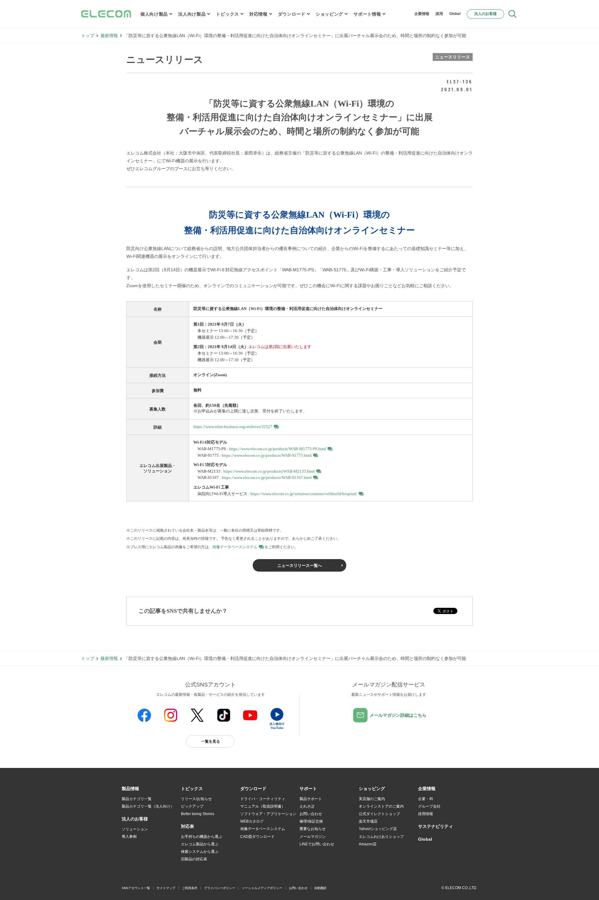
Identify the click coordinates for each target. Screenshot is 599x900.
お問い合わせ (311, 814)
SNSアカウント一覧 (136, 888)
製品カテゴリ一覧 (137, 799)
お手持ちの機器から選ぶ (201, 836)
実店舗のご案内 (372, 799)
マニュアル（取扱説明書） (262, 806)
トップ (87, 35)
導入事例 (129, 836)
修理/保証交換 (311, 821)
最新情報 (109, 35)
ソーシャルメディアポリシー (262, 888)
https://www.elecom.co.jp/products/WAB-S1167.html (267, 477)
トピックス (227, 14)
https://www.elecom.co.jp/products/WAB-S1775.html (267, 455)
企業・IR (425, 799)
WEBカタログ (252, 821)
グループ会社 (429, 806)
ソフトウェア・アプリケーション (268, 814)
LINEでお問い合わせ (317, 844)
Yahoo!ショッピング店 (378, 829)
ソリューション (135, 829)
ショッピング (329, 14)
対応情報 (258, 14)
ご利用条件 (189, 888)
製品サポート (311, 799)
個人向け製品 (154, 14)
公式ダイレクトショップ (379, 814)
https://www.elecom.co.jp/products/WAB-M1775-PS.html (277, 448)
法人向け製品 (192, 14)
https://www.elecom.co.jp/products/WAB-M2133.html (269, 471)
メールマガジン (313, 836)
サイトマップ (166, 888)
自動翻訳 (320, 888)
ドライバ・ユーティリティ (262, 799)
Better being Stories (197, 814)
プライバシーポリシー (219, 888)
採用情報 (425, 814)
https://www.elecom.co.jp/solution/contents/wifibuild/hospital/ (304, 493)
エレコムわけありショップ (381, 836)
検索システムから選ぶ (199, 851)
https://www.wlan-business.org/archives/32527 (232, 426)
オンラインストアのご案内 (381, 806)
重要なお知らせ (313, 829)
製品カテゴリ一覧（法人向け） (148, 806)
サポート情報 (367, 14)
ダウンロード (291, 14)
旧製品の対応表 (194, 859)
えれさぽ (307, 806)
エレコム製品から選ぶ (199, 844)
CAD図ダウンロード (257, 836)
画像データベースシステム (234, 547)
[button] (192, 789)
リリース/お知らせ (196, 799)
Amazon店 (368, 844)
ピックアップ (192, 806)
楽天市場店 (368, 821)
